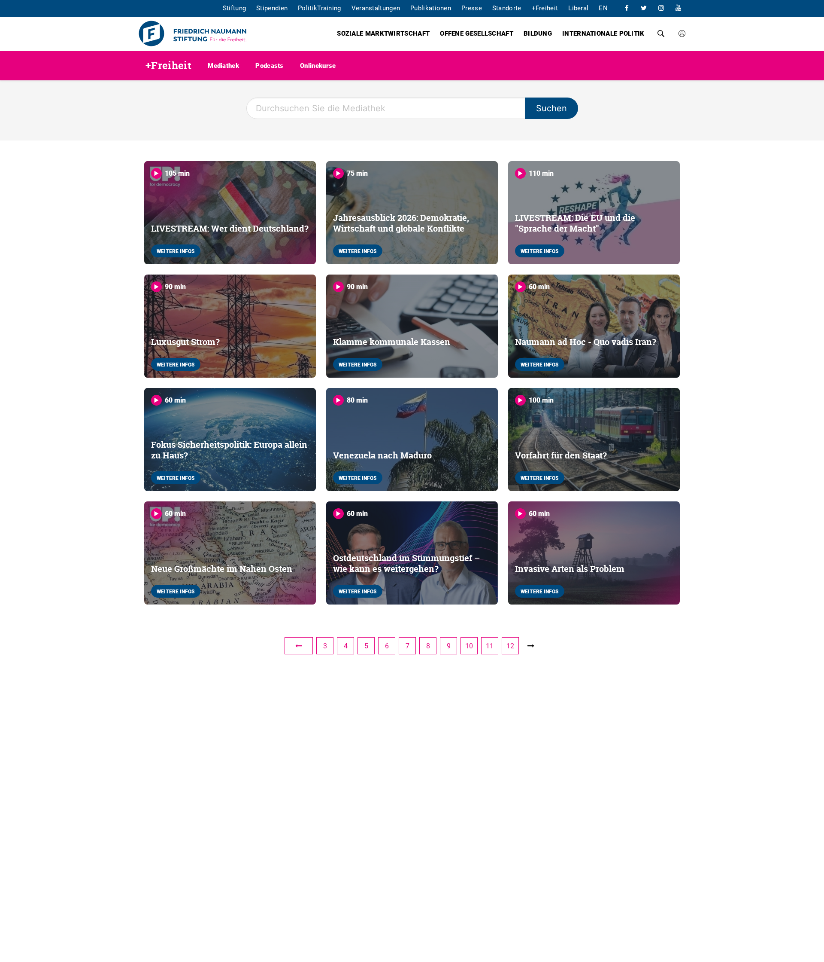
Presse (471, 7)
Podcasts (269, 65)
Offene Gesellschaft (476, 33)
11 (490, 645)
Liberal (578, 7)
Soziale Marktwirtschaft (383, 33)
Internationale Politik (603, 33)
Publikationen (430, 7)
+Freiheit (545, 7)
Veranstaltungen (375, 7)
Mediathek (223, 65)
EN (603, 7)
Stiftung (234, 7)
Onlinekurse (318, 65)
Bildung (538, 33)
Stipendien (272, 7)
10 (469, 645)
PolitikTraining (319, 7)
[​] (626, 7)
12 (510, 645)
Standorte (506, 7)
